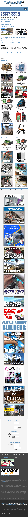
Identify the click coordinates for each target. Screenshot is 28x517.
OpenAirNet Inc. (23, 503)
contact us (8, 505)
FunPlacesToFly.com (5, 503)
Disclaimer (21, 499)
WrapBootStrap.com (12, 504)
